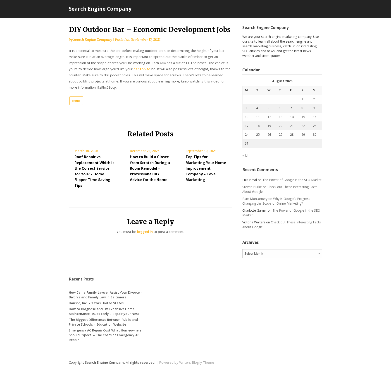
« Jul (245, 155)
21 (292, 125)
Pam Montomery (254, 198)
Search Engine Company (100, 8)
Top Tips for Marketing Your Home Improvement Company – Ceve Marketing (206, 168)
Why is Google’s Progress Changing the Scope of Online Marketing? (276, 201)
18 (258, 125)
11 (258, 117)
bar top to (142, 69)
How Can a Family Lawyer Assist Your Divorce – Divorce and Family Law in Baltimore (105, 294)
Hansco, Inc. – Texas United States (96, 303)
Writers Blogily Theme (196, 362)
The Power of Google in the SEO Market (292, 180)
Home (76, 101)
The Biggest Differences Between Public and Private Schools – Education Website (103, 321)
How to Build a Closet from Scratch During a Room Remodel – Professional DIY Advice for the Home (150, 168)
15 (303, 117)
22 (303, 125)
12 (269, 117)
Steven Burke (252, 187)
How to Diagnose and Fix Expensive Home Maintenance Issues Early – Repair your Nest (104, 311)
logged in (145, 231)
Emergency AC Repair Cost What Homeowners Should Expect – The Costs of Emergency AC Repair (105, 335)
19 (269, 125)
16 (315, 117)
